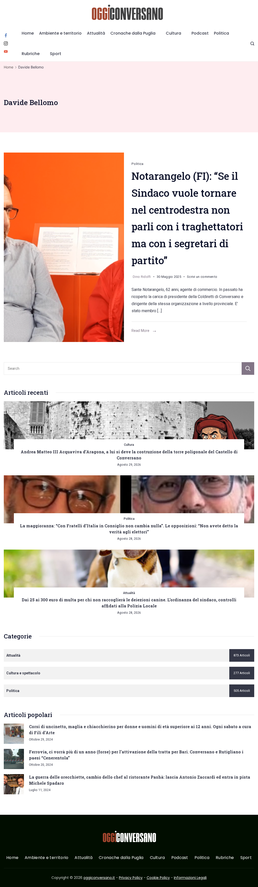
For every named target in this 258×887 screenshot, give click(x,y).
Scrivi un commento (202, 278)
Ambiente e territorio (60, 33)
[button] (10, 876)
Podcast (200, 33)
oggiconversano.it (99, 877)
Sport (55, 54)
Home (28, 33)
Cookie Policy (158, 877)
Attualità (96, 33)
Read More (140, 331)
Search (248, 368)
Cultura (173, 33)
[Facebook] (6, 35)
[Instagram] (6, 43)
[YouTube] (6, 52)
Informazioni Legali (190, 877)
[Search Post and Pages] (252, 43)
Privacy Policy (131, 877)
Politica (221, 33)
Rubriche (31, 54)
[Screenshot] (64, 247)
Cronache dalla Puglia (132, 33)
